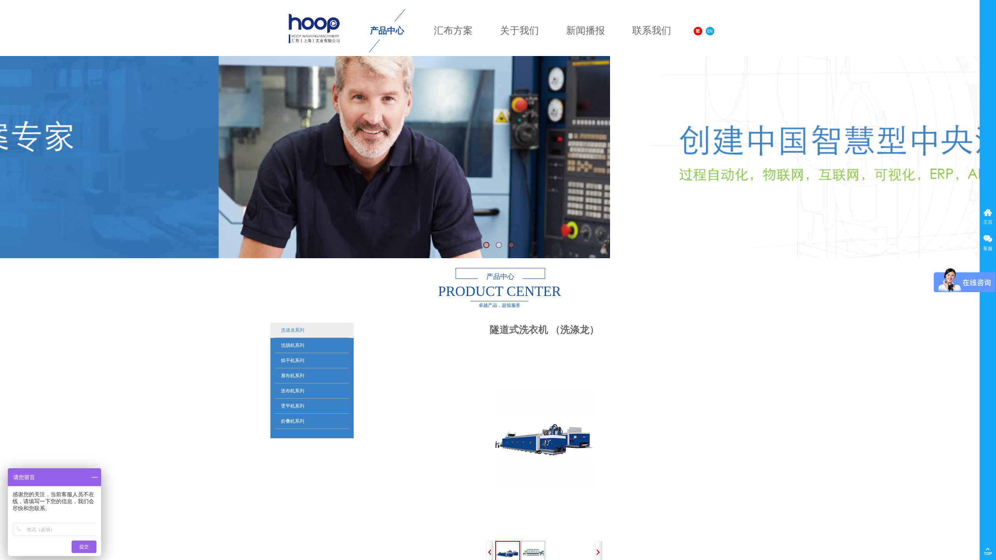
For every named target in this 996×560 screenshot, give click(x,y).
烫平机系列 (292, 406)
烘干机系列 (292, 360)
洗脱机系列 (292, 345)
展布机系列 (292, 375)
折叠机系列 (292, 421)
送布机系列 (292, 391)
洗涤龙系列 (292, 330)
